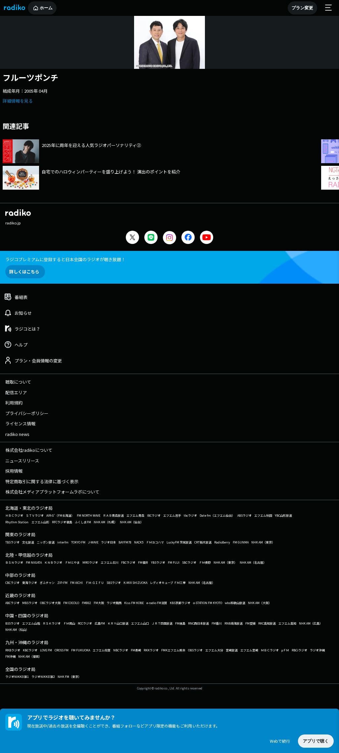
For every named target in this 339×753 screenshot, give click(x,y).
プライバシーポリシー (26, 413)
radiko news (17, 434)
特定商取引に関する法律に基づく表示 (41, 481)
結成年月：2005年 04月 (25, 91)
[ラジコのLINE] (151, 238)
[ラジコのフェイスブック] (188, 238)
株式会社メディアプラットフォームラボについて (52, 492)
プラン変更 (302, 7)
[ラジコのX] (132, 238)
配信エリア (16, 392)
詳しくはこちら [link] (24, 271)
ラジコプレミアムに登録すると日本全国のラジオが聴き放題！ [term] (65, 259)
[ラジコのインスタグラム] (169, 237)
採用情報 (14, 471)
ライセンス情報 (20, 423)
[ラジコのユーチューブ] (206, 238)
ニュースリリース (22, 460)
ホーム (46, 7)
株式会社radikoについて (28, 450)
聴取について (18, 382)
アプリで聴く (316, 740)
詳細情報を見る (18, 101)
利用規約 (14, 403)
